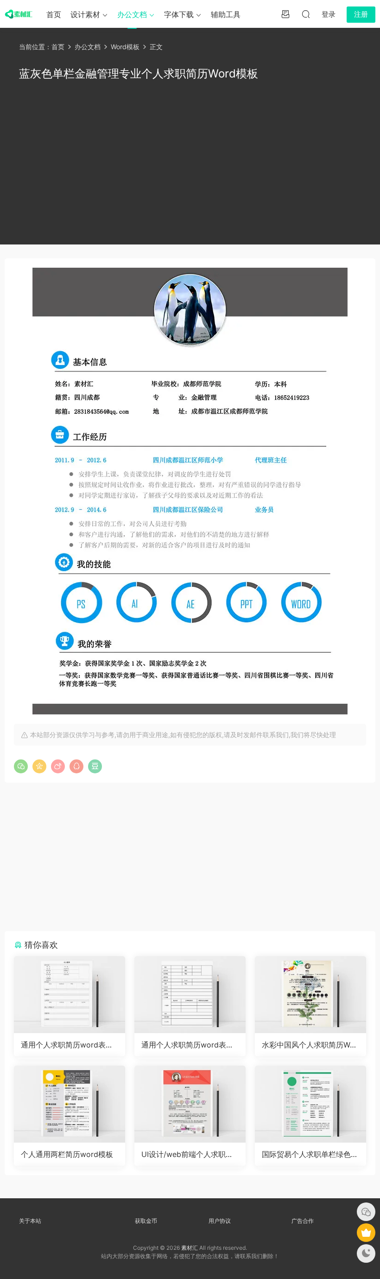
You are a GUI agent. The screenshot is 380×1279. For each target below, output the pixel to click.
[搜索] (305, 14)
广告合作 (302, 1220)
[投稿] (285, 14)
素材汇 (189, 1247)
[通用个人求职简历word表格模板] (69, 994)
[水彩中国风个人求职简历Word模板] (310, 994)
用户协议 (220, 1220)
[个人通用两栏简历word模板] (69, 1104)
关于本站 (30, 1220)
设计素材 (85, 14)
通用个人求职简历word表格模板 (67, 1044)
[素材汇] (18, 14)
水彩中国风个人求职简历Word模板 (309, 1044)
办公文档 (132, 14)
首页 (53, 14)
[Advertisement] (190, 161)
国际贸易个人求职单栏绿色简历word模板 (310, 1154)
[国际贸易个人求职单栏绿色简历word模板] (310, 1104)
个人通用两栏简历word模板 (67, 1154)
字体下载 (179, 14)
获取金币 (146, 1220)
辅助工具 (226, 14)
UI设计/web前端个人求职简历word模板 (187, 1154)
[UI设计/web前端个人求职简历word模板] (190, 1104)
